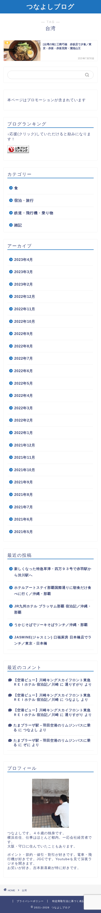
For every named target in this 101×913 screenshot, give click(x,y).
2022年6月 (23, 371)
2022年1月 (23, 433)
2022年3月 (23, 408)
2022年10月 (24, 321)
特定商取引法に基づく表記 (68, 901)
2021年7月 (23, 507)
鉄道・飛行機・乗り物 (33, 213)
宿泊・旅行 (24, 200)
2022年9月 (23, 334)
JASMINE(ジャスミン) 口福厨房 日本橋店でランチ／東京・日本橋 (53, 640)
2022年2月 (23, 420)
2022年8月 (23, 346)
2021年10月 (24, 470)
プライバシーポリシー (30, 901)
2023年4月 (23, 259)
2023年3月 (23, 272)
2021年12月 (24, 445)
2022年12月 (24, 296)
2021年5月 (23, 532)
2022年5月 (23, 383)
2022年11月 (24, 309)
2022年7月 (23, 358)
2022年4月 (23, 395)
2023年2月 (23, 284)
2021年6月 (23, 519)
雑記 (18, 225)
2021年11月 (24, 457)
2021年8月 (23, 494)
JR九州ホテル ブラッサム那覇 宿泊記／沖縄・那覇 (52, 609)
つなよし (72, 699)
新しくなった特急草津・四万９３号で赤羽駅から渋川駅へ (52, 572)
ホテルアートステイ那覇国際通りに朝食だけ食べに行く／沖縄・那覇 (52, 591)
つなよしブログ (50, 6)
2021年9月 (23, 482)
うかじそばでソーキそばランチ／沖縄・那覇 (51, 625)
